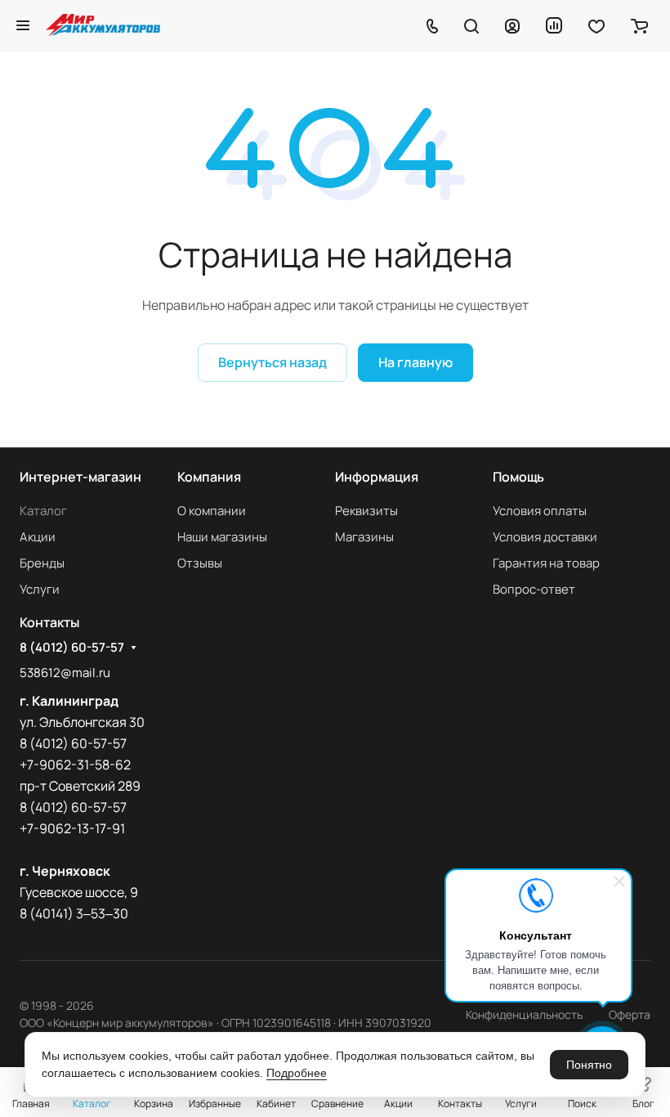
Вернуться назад (272, 362)
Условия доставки (545, 536)
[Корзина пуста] (639, 25)
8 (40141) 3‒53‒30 (74, 913)
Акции (38, 536)
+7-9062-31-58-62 (75, 765)
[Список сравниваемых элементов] (554, 25)
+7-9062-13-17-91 (72, 828)
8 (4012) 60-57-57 (72, 647)
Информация (376, 477)
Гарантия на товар (546, 563)
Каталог (43, 510)
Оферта (629, 1014)
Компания (209, 477)
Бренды (42, 563)
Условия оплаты (540, 510)
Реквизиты (366, 510)
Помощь (518, 477)
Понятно (589, 1064)
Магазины (364, 536)
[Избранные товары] (596, 25)
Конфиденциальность (524, 1014)
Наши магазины (222, 536)
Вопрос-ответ (534, 589)
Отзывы (199, 563)
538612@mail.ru (65, 672)
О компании (211, 510)
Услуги (40, 589)
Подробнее (296, 1072)
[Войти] (512, 25)
